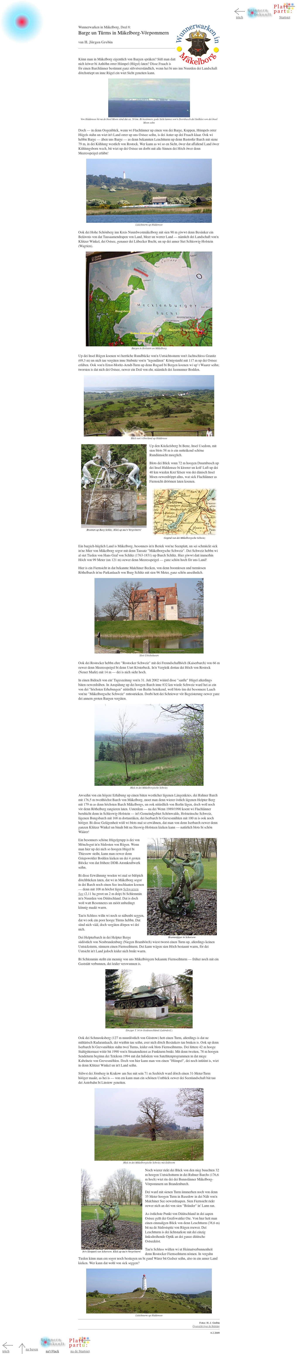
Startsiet (284, 17)
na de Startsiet (80, 1351)
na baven (32, 1349)
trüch (239, 17)
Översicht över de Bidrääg (206, 1326)
